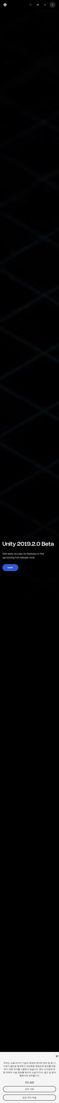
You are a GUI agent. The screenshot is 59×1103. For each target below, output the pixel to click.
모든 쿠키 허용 (29, 1097)
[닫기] (57, 1056)
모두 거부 (29, 1089)
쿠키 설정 (29, 1082)
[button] (10, 567)
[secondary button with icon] (52, 5)
